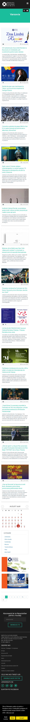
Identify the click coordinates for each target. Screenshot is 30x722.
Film (6, 549)
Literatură (7, 536)
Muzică (7, 544)
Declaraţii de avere (5, 660)
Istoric (2, 658)
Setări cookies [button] (6, 718)
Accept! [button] (22, 718)
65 (22, 597)
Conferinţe (8, 542)
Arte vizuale (8, 539)
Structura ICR (4, 653)
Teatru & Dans (9, 547)
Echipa (3, 650)
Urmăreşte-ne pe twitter (11, 678)
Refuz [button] (12, 718)
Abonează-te (15, 625)
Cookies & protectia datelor (7, 670)
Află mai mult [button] (10, 712)
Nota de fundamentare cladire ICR (9, 665)
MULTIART (8, 552)
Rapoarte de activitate (6, 655)
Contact (3, 668)
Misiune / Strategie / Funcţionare (9, 648)
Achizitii (3, 663)
